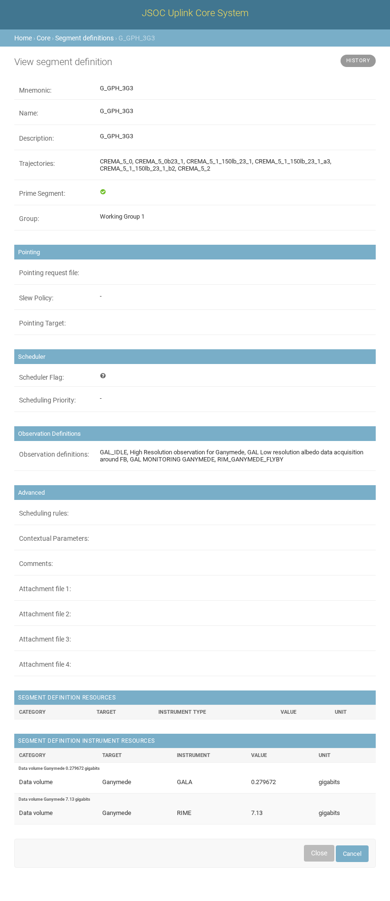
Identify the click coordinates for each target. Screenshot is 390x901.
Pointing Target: (42, 323)
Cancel (352, 853)
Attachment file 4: (45, 664)
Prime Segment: (42, 193)
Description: (36, 138)
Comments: (36, 563)
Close (319, 853)
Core (43, 38)
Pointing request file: (49, 273)
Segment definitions (84, 38)
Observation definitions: (54, 454)
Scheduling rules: (43, 513)
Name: (28, 113)
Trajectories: (37, 163)
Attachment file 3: (45, 639)
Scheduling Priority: (47, 400)
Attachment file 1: (45, 589)
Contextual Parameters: (54, 538)
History (358, 61)
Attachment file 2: (45, 614)
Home (23, 38)
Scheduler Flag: (41, 377)
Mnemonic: (35, 90)
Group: (29, 218)
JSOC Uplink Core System (195, 13)
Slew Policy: (36, 298)
